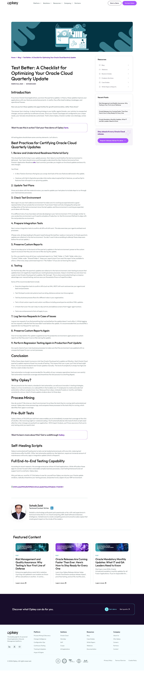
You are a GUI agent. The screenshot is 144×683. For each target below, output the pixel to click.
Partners (78, 3)
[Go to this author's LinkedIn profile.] (52, 508)
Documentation (91, 649)
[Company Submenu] (72, 3)
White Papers (91, 642)
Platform (36, 3)
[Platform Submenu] (40, 3)
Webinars (90, 646)
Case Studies (91, 639)
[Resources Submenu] (61, 3)
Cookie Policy (133, 660)
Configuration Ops (39, 642)
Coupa (62, 646)
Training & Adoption (40, 649)
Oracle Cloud (64, 635)
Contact (115, 649)
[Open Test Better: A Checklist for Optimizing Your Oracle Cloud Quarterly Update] (9, 647)
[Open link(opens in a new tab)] (37, 486)
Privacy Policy (108, 660)
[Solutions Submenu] (50, 3)
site (34, 162)
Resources (57, 3)
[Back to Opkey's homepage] (12, 3)
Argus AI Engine (39, 652)
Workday (63, 639)
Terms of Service (120, 660)
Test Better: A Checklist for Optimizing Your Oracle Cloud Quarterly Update (49, 57)
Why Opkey (116, 639)
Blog (19, 57)
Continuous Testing (39, 646)
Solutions (46, 3)
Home (13, 57)
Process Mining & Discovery (42, 635)
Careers (115, 642)
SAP (61, 642)
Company (67, 3)
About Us (116, 635)
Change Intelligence (40, 639)
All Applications (65, 649)
